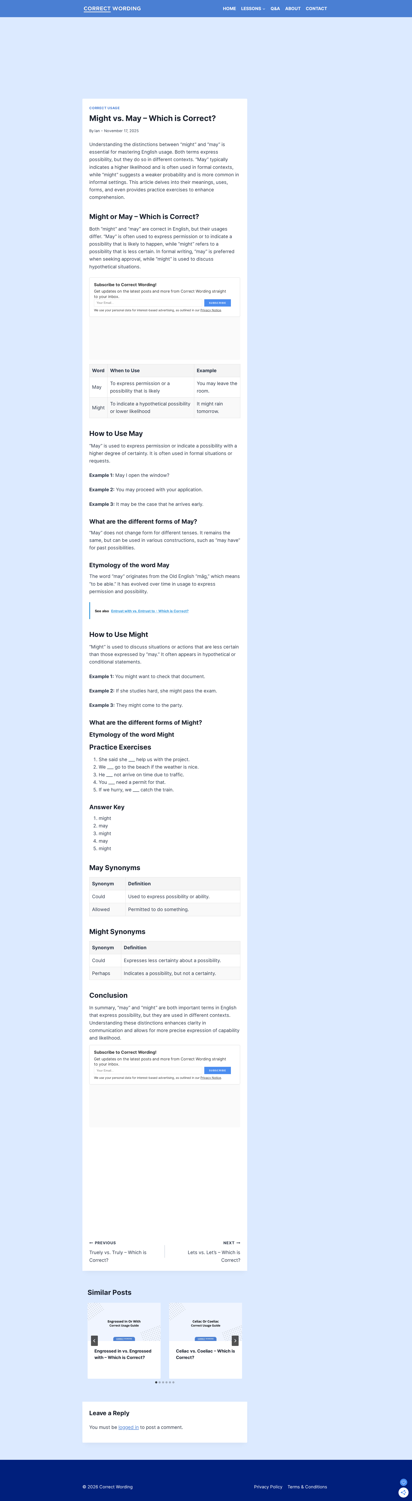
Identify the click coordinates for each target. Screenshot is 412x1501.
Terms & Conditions (307, 1486)
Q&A (275, 8)
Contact (316, 8)
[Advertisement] (206, 49)
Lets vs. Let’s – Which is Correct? (214, 1252)
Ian (97, 130)
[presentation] (124, 1322)
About (293, 8)
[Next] (235, 1341)
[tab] (156, 1382)
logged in (128, 1427)
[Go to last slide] (94, 1341)
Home (229, 8)
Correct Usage (104, 108)
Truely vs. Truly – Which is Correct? (118, 1252)
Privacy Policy (268, 1486)
